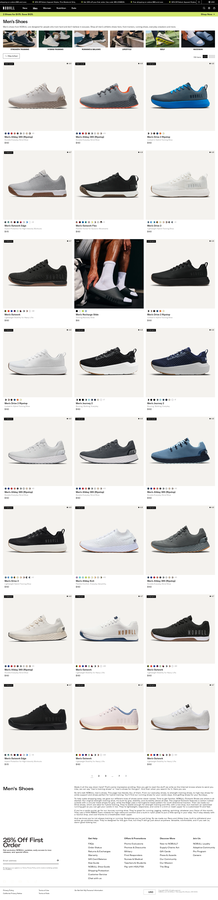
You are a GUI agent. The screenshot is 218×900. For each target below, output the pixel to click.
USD (151, 893)
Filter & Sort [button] (13, 56)
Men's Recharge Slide (87, 314)
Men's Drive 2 (154, 225)
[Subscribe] (57, 860)
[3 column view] (205, 56)
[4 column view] (211, 56)
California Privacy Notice (12, 893)
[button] (198, 2)
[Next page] (126, 776)
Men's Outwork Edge (15, 225)
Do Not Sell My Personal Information (89, 890)
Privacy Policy (8, 890)
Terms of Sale (44, 893)
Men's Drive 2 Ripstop (158, 137)
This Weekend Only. (44, 2)
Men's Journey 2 (84, 403)
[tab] (5, 133)
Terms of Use (44, 890)
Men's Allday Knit (85, 581)
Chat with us (94, 878)
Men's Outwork (12, 314)
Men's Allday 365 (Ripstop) (19, 137)
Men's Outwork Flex (86, 225)
